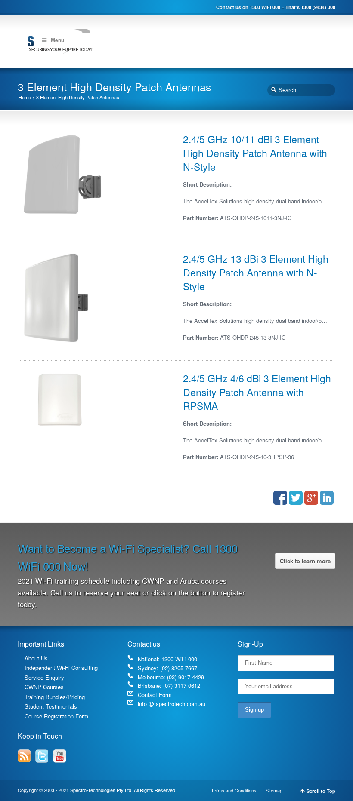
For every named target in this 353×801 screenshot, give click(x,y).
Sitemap (274, 790)
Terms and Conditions (234, 790)
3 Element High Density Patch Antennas (77, 97)
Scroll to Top (321, 791)
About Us (36, 658)
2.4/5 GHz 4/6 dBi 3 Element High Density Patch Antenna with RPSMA (257, 392)
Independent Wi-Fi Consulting (61, 667)
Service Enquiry (44, 677)
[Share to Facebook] (280, 498)
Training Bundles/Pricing (55, 697)
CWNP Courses (44, 687)
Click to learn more (305, 561)
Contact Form (155, 695)
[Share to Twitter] (296, 498)
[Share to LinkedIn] (327, 498)
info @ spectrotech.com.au (171, 704)
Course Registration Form (56, 716)
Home (25, 97)
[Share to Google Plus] (311, 498)
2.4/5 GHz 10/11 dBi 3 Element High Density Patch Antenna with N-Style (255, 153)
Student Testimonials (51, 706)
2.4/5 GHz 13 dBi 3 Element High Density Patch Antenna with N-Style (255, 272)
